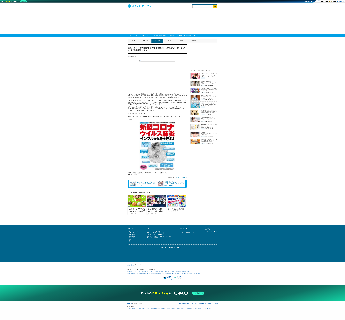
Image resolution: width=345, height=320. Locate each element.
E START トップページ (133, 35)
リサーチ (177, 308)
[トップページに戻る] (134, 6)
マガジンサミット (181, 177)
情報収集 (183, 308)
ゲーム (131, 241)
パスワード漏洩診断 (159, 271)
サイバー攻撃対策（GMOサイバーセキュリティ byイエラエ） (149, 273)
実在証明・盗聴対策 (131, 273)
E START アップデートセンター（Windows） (160, 236)
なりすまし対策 (185, 273)
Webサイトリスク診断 (169, 271)
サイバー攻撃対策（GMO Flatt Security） (172, 273)
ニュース (131, 237)
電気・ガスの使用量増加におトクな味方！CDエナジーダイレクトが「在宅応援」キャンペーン (175, 35)
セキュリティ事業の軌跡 (195, 273)
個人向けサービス (201, 308)
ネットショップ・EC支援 (143, 308)
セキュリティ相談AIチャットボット (183, 271)
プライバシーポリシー (211, 231)
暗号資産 (194, 308)
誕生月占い (132, 236)
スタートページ (133, 231)
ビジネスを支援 (153, 308)
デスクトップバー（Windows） (156, 233)
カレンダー (132, 234)
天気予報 (131, 233)
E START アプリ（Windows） (155, 234)
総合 (133, 40)
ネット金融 (188, 308)
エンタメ (143, 35)
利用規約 (207, 228)
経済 (181, 40)
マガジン (148, 35)
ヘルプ (184, 231)
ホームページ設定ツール (154, 237)
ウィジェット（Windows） (154, 231)
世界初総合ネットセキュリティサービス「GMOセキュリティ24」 (140, 271)
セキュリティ (161, 308)
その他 (208, 308)
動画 (130, 239)
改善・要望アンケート (188, 233)
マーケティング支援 (170, 308)
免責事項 (207, 229)
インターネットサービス (132, 308)
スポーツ (193, 40)
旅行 (169, 40)
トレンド (145, 40)
